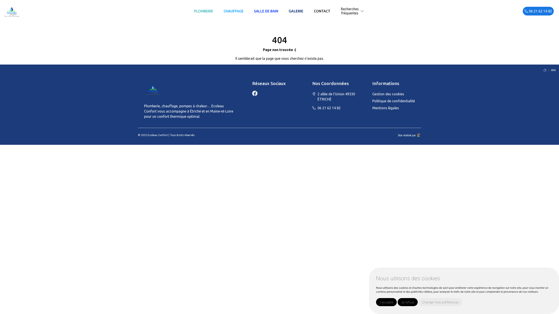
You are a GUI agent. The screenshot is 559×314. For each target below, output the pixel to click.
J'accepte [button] (386, 302)
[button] (362, 11)
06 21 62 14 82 (540, 11)
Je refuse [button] (407, 302)
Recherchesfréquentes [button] (350, 11)
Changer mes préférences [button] (440, 302)
